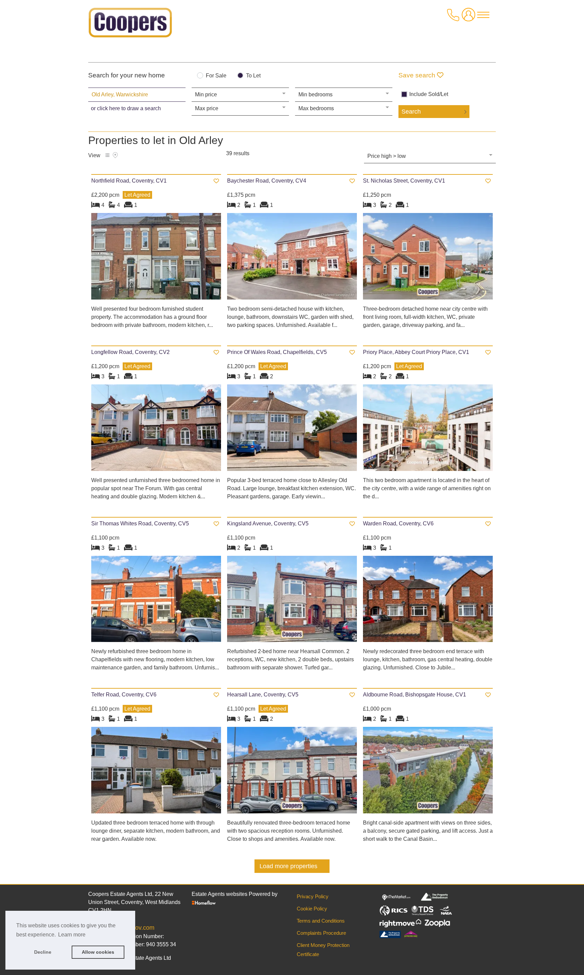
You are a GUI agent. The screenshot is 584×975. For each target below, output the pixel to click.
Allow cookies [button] (98, 952)
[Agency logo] (130, 25)
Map (115, 155)
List (107, 155)
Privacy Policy (312, 896)
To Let (253, 75)
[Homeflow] (204, 902)
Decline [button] (42, 952)
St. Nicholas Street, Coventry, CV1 (404, 181)
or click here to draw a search (126, 108)
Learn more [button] (72, 934)
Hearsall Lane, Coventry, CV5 (262, 694)
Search (411, 111)
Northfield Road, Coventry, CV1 (129, 181)
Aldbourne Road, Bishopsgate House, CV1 (414, 694)
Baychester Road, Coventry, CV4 (266, 181)
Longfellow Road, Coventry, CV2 (130, 352)
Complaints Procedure (321, 933)
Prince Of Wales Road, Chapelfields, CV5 (277, 352)
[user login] (470, 17)
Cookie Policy (312, 908)
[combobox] (137, 95)
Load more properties (288, 866)
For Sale (216, 75)
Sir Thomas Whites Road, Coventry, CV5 (140, 523)
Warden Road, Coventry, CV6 (398, 523)
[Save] (216, 181)
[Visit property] (156, 258)
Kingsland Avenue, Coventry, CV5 (268, 523)
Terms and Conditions (321, 921)
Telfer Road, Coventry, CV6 (123, 694)
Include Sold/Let (428, 94)
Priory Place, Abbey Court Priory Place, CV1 (416, 352)
